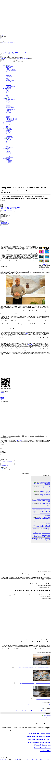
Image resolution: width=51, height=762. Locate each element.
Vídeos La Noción (4, 58)
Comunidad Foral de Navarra (11, 115)
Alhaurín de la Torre (10, 66)
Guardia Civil (8, 133)
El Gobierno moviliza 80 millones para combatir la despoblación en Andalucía (42, 536)
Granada (7, 92)
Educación (8, 151)
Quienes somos (24, 759)
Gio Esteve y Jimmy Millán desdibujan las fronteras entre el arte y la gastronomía (41, 512)
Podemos (8, 140)
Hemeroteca (30, 58)
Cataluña (7, 108)
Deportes (5, 123)
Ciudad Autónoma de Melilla (11, 119)
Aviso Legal (42, 759)
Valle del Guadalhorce (10, 86)
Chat (2, 53)
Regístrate (2, 38)
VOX (7, 141)
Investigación (8, 152)
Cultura (7, 127)
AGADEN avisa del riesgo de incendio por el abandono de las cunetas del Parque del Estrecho (41, 539)
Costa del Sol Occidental (11, 70)
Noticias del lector (9, 160)
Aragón (7, 100)
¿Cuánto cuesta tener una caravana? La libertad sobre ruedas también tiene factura (41, 483)
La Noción (2, 52)
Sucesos (7, 149)
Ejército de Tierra (9, 137)
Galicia (7, 111)
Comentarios (9, 210)
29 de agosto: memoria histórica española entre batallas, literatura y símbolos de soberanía (41, 500)
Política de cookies (12, 760)
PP (6, 144)
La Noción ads (42, 269)
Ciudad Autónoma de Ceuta (11, 118)
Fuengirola (8, 72)
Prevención (2, 393)
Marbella (7, 77)
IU (6, 142)
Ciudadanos (8, 139)
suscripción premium (19, 440)
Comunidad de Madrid (10, 112)
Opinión (4, 158)
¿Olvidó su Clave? (4, 465)
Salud (7, 150)
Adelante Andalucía (10, 143)
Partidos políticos (9, 147)
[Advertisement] (25, 9)
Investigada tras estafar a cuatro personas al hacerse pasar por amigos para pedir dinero (41, 532)
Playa (1, 395)
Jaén (7, 95)
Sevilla (7, 97)
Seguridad (5, 128)
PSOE (7, 146)
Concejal (2, 392)
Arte (7, 126)
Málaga (4, 65)
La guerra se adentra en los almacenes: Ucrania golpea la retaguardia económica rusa (42, 495)
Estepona (8, 71)
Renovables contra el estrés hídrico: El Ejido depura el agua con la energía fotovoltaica (41, 509)
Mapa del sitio (17, 759)
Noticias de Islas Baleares (42, 748)
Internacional (8, 121)
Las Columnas (9, 161)
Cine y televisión (9, 157)
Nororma (8, 79)
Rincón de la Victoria (10, 80)
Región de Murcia (9, 113)
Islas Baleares (8, 102)
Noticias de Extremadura (42, 745)
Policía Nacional (9, 132)
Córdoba (7, 91)
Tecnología (8, 156)
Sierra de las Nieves (10, 83)
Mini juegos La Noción (43, 264)
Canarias (7, 103)
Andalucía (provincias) (10, 99)
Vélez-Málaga (9, 87)
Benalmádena (8, 67)
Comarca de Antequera (10, 69)
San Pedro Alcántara (12, 58)
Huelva (7, 93)
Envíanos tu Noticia (31, 759)
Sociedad (5, 148)
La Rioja (7, 117)
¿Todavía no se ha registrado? (6, 461)
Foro (4, 53)
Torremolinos (8, 85)
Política (4, 138)
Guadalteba (8, 74)
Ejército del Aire (9, 136)
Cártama (7, 68)
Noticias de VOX (45, 751)
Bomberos (8, 130)
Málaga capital (9, 76)
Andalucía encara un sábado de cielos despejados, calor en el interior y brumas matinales (42, 504)
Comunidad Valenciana (10, 109)
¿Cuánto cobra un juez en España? (43, 699)
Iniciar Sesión (3, 39)
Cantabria (8, 105)
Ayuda (12, 759)
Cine (1, 399)
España (4, 98)
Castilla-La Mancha (10, 107)
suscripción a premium (15, 444)
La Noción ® (3, 759)
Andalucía (5, 88)
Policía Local (8, 131)
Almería (7, 89)
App (7, 53)
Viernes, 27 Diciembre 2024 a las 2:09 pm (8, 208)
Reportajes (8, 159)
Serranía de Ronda (9, 82)
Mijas (7, 78)
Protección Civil (9, 129)
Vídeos (21, 58)
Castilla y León (9, 106)
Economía (5, 122)
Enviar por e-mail (3, 222)
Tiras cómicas (8, 162)
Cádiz (7, 90)
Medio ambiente (9, 153)
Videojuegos (8, 154)
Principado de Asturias (10, 101)
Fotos (18, 58)
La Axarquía (8, 75)
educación (41, 320)
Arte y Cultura (6, 124)
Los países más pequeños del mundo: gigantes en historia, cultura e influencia (42, 487)
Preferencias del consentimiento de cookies (25, 760)
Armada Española (9, 134)
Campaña (2, 397)
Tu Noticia (26, 58)
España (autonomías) (10, 120)
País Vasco (8, 116)
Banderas (2, 398)
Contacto (37, 759)
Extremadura (8, 110)
